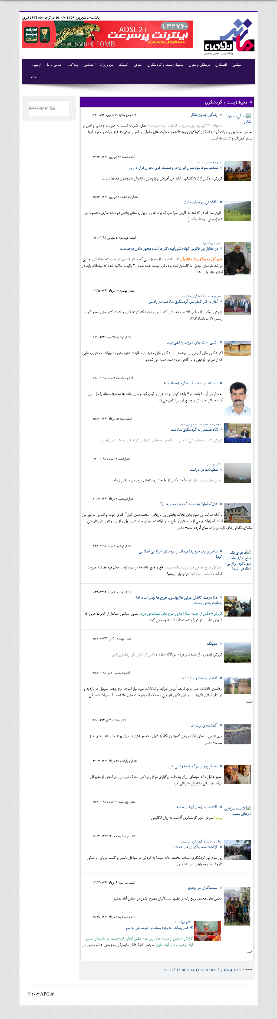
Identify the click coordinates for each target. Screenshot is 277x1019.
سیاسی (236, 65)
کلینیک (123, 65)
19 (169, 969)
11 (206, 969)
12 (202, 969)
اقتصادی (221, 65)
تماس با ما (54, 65)
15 (188, 969)
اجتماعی (89, 65)
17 (178, 969)
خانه (33, 77)
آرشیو (37, 65)
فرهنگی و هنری (199, 65)
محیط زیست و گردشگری (165, 65)
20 (163, 969)
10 (211, 969)
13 (197, 969)
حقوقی (138, 65)
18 (174, 969)
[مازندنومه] (228, 36)
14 (192, 969)
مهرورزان (106, 65)
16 (183, 969)
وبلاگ (73, 65)
